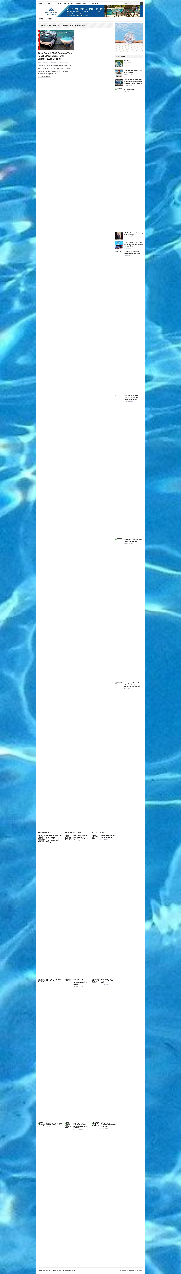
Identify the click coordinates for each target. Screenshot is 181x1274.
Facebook (140, 1271)
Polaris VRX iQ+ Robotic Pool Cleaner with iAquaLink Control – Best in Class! (133, 244)
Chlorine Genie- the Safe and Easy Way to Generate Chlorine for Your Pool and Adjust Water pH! (54, 839)
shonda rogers (42, 62)
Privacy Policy (81, 3)
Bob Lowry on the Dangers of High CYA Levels (106, 981)
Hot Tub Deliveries (129, 89)
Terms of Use (94, 3)
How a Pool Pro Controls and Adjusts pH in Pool (54, 1123)
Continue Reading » (44, 76)
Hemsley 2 (127, 61)
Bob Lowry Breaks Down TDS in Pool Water (107, 836)
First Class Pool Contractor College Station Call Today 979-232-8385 (80, 1125)
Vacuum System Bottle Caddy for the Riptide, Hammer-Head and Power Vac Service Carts (133, 81)
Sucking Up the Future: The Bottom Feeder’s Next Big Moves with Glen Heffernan (132, 684)
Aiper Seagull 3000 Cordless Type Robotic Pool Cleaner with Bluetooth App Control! (55, 56)
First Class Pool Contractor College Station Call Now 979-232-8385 (80, 982)
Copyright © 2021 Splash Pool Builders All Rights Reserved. (56, 1271)
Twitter (131, 1271)
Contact (58, 3)
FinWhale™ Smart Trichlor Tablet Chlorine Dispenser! (108, 1124)
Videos (50, 19)
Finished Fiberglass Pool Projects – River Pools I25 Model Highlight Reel (132, 397)
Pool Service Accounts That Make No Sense (53, 980)
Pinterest (123, 1271)
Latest (41, 19)
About (49, 3)
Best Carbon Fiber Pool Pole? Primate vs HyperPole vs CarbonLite (81, 837)
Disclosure (68, 3)
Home (41, 3)
